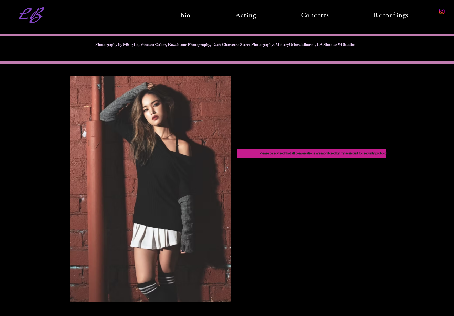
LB (30, 15)
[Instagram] (441, 11)
